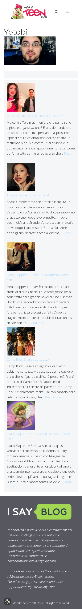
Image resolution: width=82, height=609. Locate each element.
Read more (37, 323)
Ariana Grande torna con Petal (28, 195)
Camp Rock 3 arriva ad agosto (28, 359)
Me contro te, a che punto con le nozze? (35, 115)
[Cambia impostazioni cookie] (7, 601)
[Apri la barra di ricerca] (56, 12)
